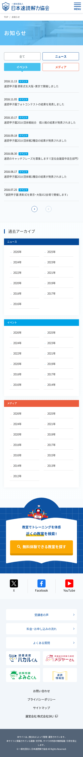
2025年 (51, 252)
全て (22, 56)
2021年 (51, 272)
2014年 (51, 384)
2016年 (17, 304)
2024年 (17, 262)
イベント (22, 67)
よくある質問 (41, 643)
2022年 (17, 272)
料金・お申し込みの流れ (42, 629)
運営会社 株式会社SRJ (39, 716)
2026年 (17, 252)
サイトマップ (41, 708)
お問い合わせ (41, 691)
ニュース (60, 56)
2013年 (51, 465)
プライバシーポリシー (41, 699)
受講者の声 (41, 615)
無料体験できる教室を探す (44, 546)
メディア (60, 67)
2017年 (51, 293)
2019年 (51, 283)
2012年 (17, 476)
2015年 (51, 455)
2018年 (17, 293)
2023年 (51, 262)
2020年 (17, 283)
